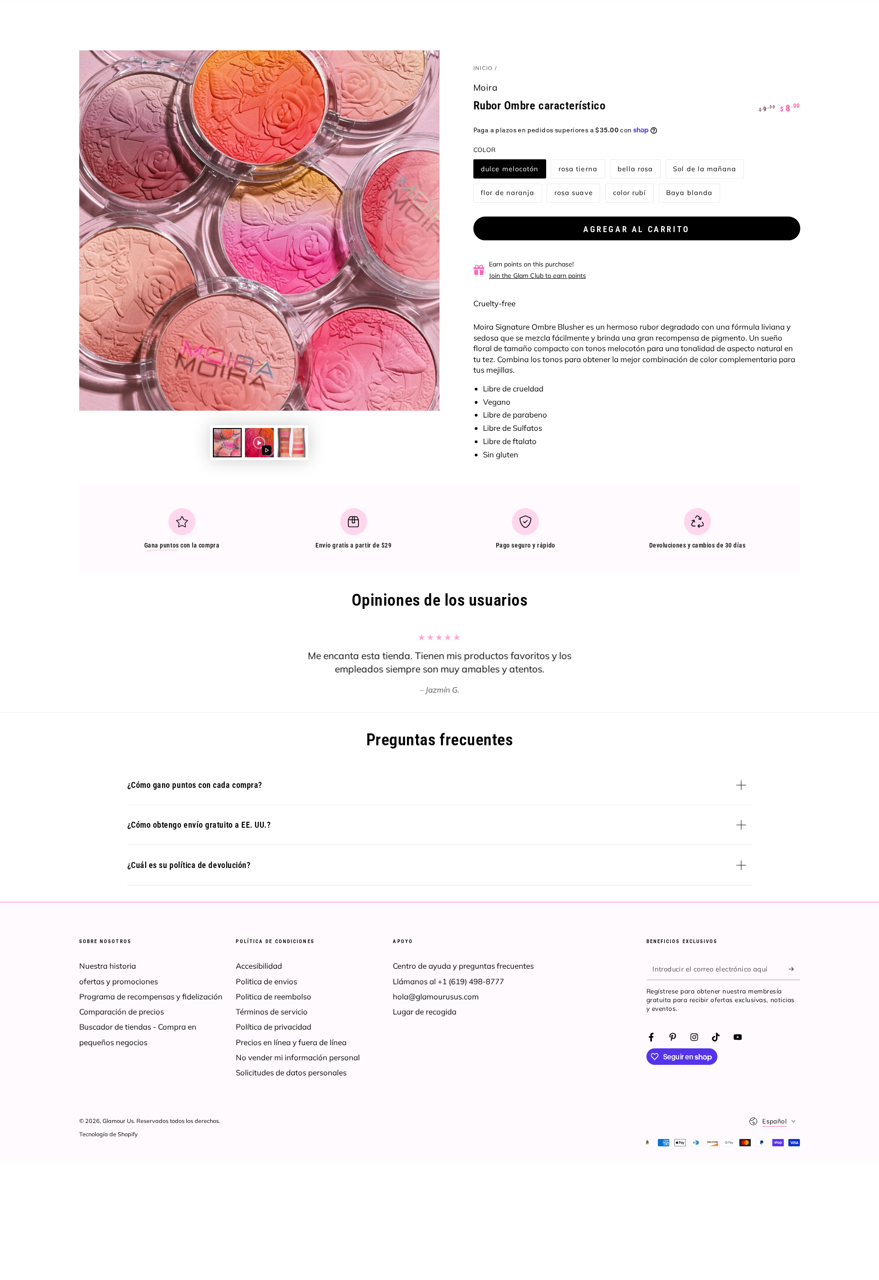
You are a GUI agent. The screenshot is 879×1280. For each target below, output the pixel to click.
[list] (439, 532)
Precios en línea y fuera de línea (291, 1042)
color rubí (631, 195)
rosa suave (573, 195)
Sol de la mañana (704, 171)
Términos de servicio (272, 1011)
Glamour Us (118, 1120)
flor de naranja (507, 195)
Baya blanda (689, 195)
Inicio (483, 68)
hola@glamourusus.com (436, 996)
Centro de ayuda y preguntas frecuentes (463, 966)
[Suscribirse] (794, 968)
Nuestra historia (107, 966)
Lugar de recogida (424, 1011)
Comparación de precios (121, 1011)
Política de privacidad (273, 1026)
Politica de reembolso (273, 996)
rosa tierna (577, 171)
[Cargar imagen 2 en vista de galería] (291, 442)
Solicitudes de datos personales (291, 1072)
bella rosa (636, 171)
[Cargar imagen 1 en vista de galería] (227, 442)
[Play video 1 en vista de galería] (259, 442)
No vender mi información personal (298, 1057)
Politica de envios (266, 981)
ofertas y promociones (118, 981)
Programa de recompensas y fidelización (150, 996)
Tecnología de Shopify (108, 1134)
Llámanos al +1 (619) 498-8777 (448, 981)
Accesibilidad (259, 966)
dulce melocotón (509, 171)
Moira (485, 87)
